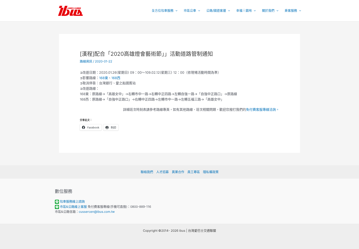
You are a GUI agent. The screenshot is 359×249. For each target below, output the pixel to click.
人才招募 (162, 172)
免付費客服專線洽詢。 (262, 109)
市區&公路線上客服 (73, 207)
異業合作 (178, 172)
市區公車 (190, 10)
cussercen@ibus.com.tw (97, 212)
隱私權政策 (211, 172)
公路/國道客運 (216, 10)
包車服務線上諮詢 (72, 201)
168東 (103, 78)
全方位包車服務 (162, 10)
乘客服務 (291, 10)
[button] (175, 10)
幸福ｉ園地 (244, 10)
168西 (115, 78)
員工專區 (193, 172)
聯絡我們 (147, 172)
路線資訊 (86, 61)
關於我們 (268, 10)
